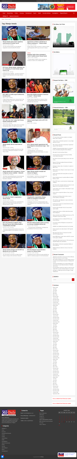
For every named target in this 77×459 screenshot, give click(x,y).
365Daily (41, 456)
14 (69, 418)
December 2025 (56, 299)
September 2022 (56, 357)
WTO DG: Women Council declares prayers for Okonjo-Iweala (36, 250)
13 (66, 418)
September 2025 (56, 304)
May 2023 (55, 345)
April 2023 (55, 347)
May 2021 (55, 381)
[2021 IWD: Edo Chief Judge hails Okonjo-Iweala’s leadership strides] (14, 111)
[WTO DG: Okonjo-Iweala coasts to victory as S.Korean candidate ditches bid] (38, 214)
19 (64, 420)
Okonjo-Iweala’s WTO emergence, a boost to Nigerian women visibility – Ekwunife (14, 172)
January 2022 (55, 369)
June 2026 (55, 290)
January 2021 (55, 387)
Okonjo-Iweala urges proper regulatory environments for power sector (13, 42)
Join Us (26, 418)
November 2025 (56, 301)
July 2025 (55, 307)
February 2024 (55, 332)
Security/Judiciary (47, 13)
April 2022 (55, 365)
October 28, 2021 (6, 71)
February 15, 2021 (30, 200)
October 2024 (55, 320)
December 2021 (56, 371)
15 (71, 418)
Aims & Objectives (43, 413)
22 (71, 420)
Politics (16, 13)
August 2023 (55, 341)
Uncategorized (5, 451)
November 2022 (56, 354)
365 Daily (11, 71)
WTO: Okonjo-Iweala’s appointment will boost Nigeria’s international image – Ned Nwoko (38, 146)
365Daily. (12, 44)
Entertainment (29, 13)
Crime (3, 430)
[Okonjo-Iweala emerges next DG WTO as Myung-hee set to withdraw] (14, 241)
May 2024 (55, 327)
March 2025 (55, 313)
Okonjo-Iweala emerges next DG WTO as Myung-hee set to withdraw (13, 250)
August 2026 (55, 287)
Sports (34, 13)
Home (4, 13)
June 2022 (55, 362)
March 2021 (55, 384)
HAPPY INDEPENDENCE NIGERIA (45, 419)
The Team (41, 422)
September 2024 (56, 321)
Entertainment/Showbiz (33, 91)
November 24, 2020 (6, 252)
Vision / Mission (42, 424)
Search (73, 279)
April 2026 (55, 293)
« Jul (59, 425)
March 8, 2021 (5, 123)
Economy (22, 13)
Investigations (55, 13)
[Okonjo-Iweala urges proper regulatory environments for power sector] (14, 33)
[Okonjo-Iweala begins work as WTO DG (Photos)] (38, 111)
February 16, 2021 (6, 174)
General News (10, 13)
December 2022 (56, 353)
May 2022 (55, 363)
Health (39, 13)
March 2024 (55, 330)
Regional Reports (63, 13)
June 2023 (55, 344)
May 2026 (55, 292)
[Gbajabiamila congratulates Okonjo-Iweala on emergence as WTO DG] (38, 188)
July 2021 (55, 378)
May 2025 (55, 310)
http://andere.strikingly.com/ (58, 259)
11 (61, 418)
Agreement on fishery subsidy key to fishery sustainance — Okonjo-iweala (37, 42)
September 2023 (56, 339)
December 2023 (56, 335)
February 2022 (55, 368)
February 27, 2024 (6, 44)
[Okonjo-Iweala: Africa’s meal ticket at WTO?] (14, 136)
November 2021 (56, 372)
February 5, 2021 (30, 225)
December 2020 (56, 389)
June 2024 (55, 326)
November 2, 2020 (30, 252)
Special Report (5, 447)
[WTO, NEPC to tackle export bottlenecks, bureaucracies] (14, 86)
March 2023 (55, 348)
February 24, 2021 (6, 147)
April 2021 (55, 383)
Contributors (41, 418)
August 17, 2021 (30, 57)
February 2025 (55, 314)
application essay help (57, 256)
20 (66, 420)
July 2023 (55, 342)
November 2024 (56, 318)
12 (64, 418)
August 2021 (55, 377)
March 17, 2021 (6, 97)
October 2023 (55, 338)
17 (59, 420)
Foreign (3, 436)
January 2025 (55, 315)
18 (61, 420)
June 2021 (55, 380)
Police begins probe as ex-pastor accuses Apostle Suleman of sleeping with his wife (63, 261)
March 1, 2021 (30, 123)
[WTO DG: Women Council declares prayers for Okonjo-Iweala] (38, 241)
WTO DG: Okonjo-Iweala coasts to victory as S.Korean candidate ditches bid (38, 223)
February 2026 (55, 296)
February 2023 (55, 350)
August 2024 (55, 323)
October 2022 (55, 356)
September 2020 (56, 393)
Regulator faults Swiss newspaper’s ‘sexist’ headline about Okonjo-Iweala (37, 55)
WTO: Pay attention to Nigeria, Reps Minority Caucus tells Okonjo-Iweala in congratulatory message (13, 224)
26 (64, 421)
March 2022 (55, 366)
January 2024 (55, 333)
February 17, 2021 (30, 148)
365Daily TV (5, 16)
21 (69, 420)
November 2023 (56, 336)
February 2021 (55, 386)
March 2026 (55, 295)
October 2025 (55, 302)
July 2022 (55, 360)
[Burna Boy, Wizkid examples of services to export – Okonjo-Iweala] (38, 86)
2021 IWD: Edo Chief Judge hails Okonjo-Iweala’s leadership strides (13, 120)
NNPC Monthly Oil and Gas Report (46, 421)
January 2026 (55, 298)
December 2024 (56, 317)
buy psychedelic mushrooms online (60, 267)
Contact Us (41, 416)
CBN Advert (41, 414)
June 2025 (55, 308)
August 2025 (55, 305)
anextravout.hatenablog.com (58, 263)
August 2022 (55, 359)
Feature (3, 434)
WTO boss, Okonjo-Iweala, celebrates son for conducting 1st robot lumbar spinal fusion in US (13, 69)
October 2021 (55, 374)
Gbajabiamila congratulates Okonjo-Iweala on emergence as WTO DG (36, 197)
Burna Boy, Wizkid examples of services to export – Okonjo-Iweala (37, 95)
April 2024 (55, 329)
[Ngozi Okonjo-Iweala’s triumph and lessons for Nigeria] (38, 163)
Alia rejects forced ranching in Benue (60, 152)
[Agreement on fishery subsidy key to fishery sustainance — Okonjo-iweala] (38, 33)
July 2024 (55, 324)
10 (59, 418)
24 (59, 421)
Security (3, 446)
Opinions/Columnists (14, 16)
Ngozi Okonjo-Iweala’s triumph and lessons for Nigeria (36, 172)
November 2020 (56, 390)
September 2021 (56, 375)
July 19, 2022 (29, 44)
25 (61, 421)
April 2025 (55, 311)
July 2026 (55, 289)
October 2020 (55, 392)
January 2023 (55, 351)
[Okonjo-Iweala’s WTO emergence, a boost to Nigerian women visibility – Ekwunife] (14, 163)
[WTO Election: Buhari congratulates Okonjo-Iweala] (14, 188)
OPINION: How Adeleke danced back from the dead (63, 226)
